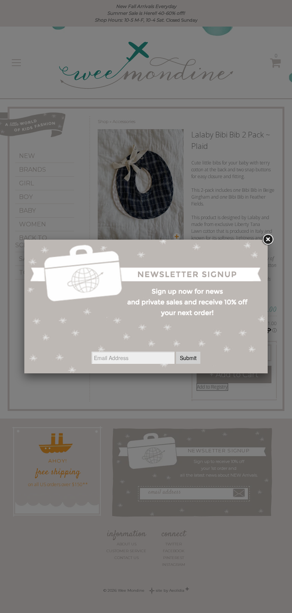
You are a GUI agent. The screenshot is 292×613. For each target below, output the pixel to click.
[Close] (268, 239)
